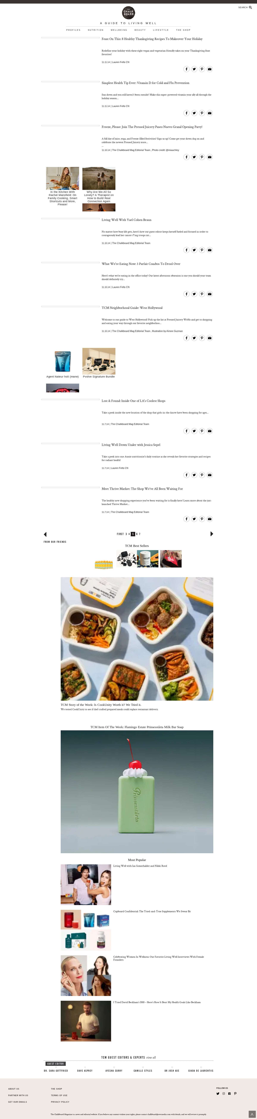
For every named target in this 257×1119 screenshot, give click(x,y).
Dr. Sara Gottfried (56, 1070)
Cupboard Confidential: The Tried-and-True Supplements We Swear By (152, 911)
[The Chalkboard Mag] (129, 12)
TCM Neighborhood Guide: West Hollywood (132, 307)
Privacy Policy (60, 1102)
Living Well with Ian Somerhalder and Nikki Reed (140, 865)
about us (13, 1089)
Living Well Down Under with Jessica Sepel (131, 444)
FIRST (120, 533)
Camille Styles (143, 1070)
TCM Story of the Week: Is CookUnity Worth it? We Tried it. (101, 705)
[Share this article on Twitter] (194, 69)
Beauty (140, 30)
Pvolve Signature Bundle (99, 376)
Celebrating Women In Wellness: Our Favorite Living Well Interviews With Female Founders (158, 958)
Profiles (73, 30)
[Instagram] (223, 1093)
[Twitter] (217, 1093)
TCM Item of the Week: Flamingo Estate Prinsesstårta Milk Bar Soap (137, 727)
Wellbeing (119, 30)
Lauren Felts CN (120, 62)
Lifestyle (161, 30)
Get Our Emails (17, 1102)
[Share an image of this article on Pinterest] (202, 69)
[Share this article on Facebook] (186, 69)
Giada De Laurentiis (201, 1070)
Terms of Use (59, 1095)
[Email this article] (209, 69)
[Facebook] (229, 1093)
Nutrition (96, 30)
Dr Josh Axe (172, 1070)
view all (151, 1058)
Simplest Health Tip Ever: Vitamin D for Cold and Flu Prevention (145, 83)
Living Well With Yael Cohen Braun (126, 220)
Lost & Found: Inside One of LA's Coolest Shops (133, 400)
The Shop (183, 30)
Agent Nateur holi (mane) (62, 376)
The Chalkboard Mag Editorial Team (131, 150)
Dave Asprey (85, 1070)
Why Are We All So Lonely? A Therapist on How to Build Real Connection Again (99, 196)
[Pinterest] (235, 1093)
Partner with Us (18, 1095)
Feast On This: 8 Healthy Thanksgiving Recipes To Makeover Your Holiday (152, 39)
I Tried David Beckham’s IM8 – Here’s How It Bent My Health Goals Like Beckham (157, 1002)
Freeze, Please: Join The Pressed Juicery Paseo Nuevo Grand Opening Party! (152, 126)
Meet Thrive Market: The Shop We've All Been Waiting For (142, 488)
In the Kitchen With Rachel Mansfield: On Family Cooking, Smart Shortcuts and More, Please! (62, 198)
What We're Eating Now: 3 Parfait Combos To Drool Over (141, 263)
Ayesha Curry (114, 1070)
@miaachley (172, 150)
